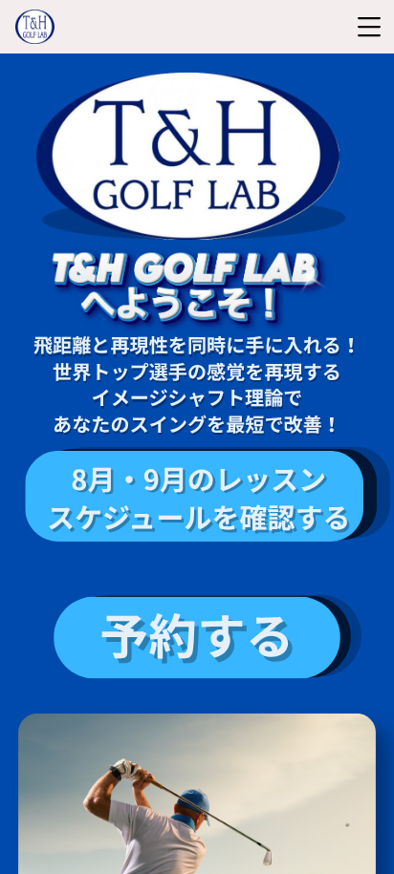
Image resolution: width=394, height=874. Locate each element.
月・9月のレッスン (206, 478)
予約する (196, 635)
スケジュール (129, 517)
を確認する (280, 517)
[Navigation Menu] (369, 27)
